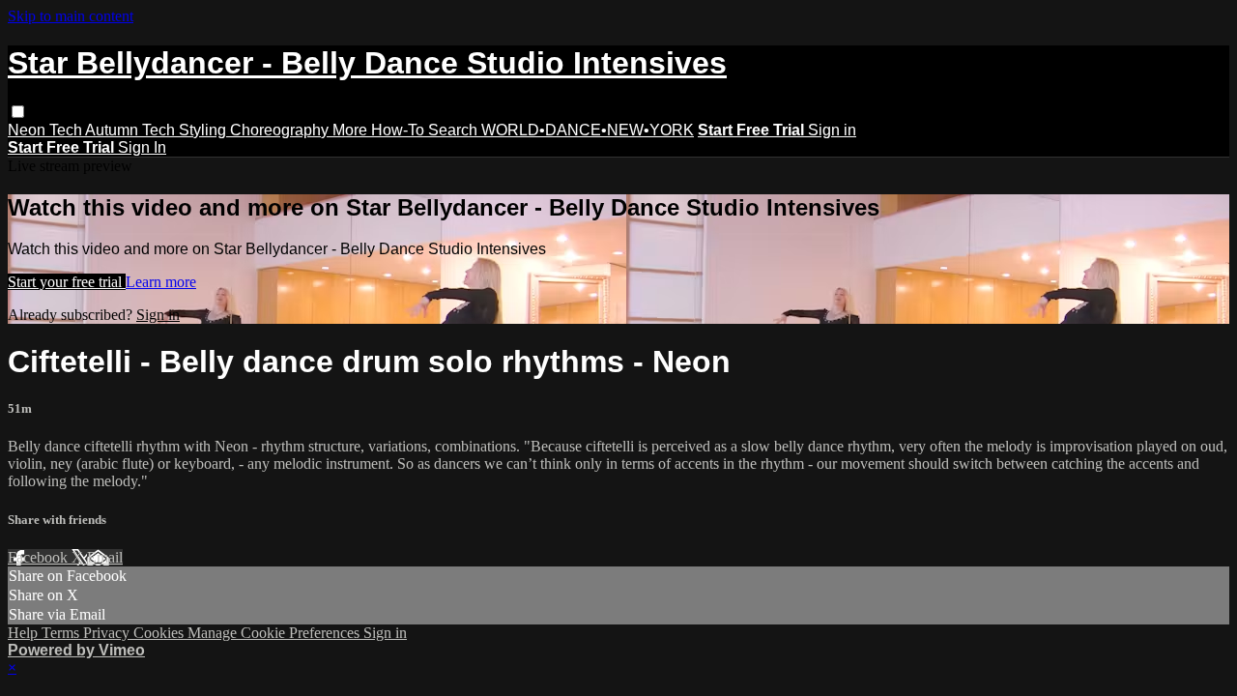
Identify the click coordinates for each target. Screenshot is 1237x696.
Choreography (281, 130)
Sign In (142, 147)
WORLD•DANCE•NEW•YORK (587, 130)
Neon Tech (46, 130)
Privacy (108, 632)
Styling (204, 130)
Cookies (160, 632)
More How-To (380, 130)
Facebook (40, 557)
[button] (18, 111)
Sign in (832, 130)
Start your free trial (67, 282)
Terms (62, 632)
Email (105, 557)
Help (25, 632)
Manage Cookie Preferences (275, 632)
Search (454, 130)
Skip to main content (70, 16)
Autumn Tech (132, 130)
